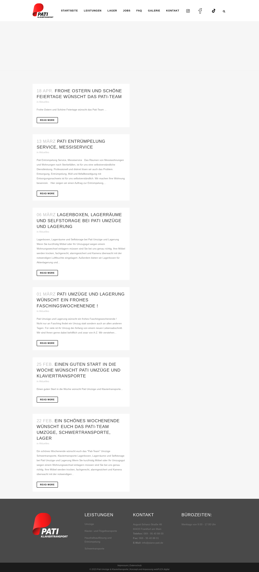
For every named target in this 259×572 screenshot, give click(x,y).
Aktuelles (44, 101)
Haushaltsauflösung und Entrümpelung (98, 539)
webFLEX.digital (161, 569)
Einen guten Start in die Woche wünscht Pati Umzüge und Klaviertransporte (79, 370)
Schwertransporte (94, 548)
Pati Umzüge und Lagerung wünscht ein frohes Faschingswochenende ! (81, 300)
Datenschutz (136, 565)
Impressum (123, 565)
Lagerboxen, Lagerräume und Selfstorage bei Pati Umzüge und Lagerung (79, 220)
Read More (47, 120)
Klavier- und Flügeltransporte (101, 530)
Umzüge (89, 524)
